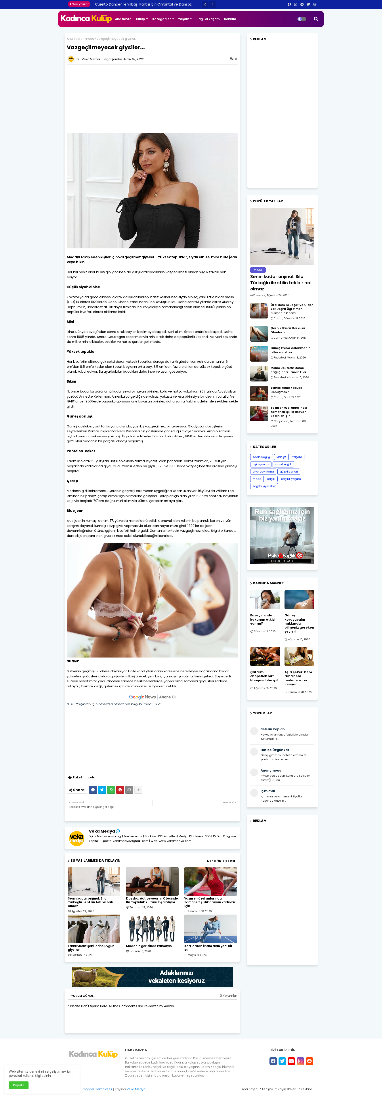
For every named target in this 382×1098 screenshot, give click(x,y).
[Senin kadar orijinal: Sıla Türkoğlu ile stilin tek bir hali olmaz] (282, 236)
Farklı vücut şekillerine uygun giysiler (91, 948)
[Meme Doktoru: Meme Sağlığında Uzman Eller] (259, 373)
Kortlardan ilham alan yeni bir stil (208, 948)
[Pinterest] (120, 790)
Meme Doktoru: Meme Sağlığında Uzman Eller (288, 370)
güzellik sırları (289, 471)
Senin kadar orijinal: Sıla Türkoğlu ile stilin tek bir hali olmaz (90, 902)
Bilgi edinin (43, 1075)
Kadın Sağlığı (262, 457)
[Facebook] (93, 790)
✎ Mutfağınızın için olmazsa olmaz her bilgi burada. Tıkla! (114, 704)
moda (89, 39)
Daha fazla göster (221, 861)
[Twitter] (102, 790)
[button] (205, 4)
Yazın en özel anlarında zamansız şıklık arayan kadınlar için (209, 902)
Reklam (230, 19)
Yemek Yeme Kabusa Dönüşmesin (286, 390)
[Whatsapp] (111, 790)
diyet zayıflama (263, 471)
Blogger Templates (97, 1089)
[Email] (129, 790)
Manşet (281, 457)
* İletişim (266, 1089)
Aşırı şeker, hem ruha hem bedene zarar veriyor (298, 678)
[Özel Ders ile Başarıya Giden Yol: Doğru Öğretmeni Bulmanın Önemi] (259, 310)
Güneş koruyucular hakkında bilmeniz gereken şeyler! (299, 623)
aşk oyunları (261, 464)
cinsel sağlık (283, 464)
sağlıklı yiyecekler (264, 486)
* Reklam (305, 1089)
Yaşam (183, 19)
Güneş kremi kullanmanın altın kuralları (290, 350)
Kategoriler (161, 19)
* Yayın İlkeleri (285, 1089)
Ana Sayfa (123, 19)
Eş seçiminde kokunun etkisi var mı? (262, 619)
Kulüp (140, 19)
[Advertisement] (155, 99)
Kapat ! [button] (18, 1085)
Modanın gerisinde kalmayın (149, 946)
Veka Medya (102, 831)
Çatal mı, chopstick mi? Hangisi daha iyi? (264, 676)
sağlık (271, 479)
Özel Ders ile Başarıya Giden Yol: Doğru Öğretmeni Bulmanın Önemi (292, 309)
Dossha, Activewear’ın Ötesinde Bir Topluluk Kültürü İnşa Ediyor (152, 900)
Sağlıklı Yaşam (208, 19)
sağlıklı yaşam (291, 479)
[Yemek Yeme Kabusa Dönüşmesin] (259, 393)
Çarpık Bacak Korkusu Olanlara (288, 330)
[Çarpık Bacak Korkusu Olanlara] (259, 334)
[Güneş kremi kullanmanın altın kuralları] (259, 354)
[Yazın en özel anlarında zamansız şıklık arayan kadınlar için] (259, 413)
